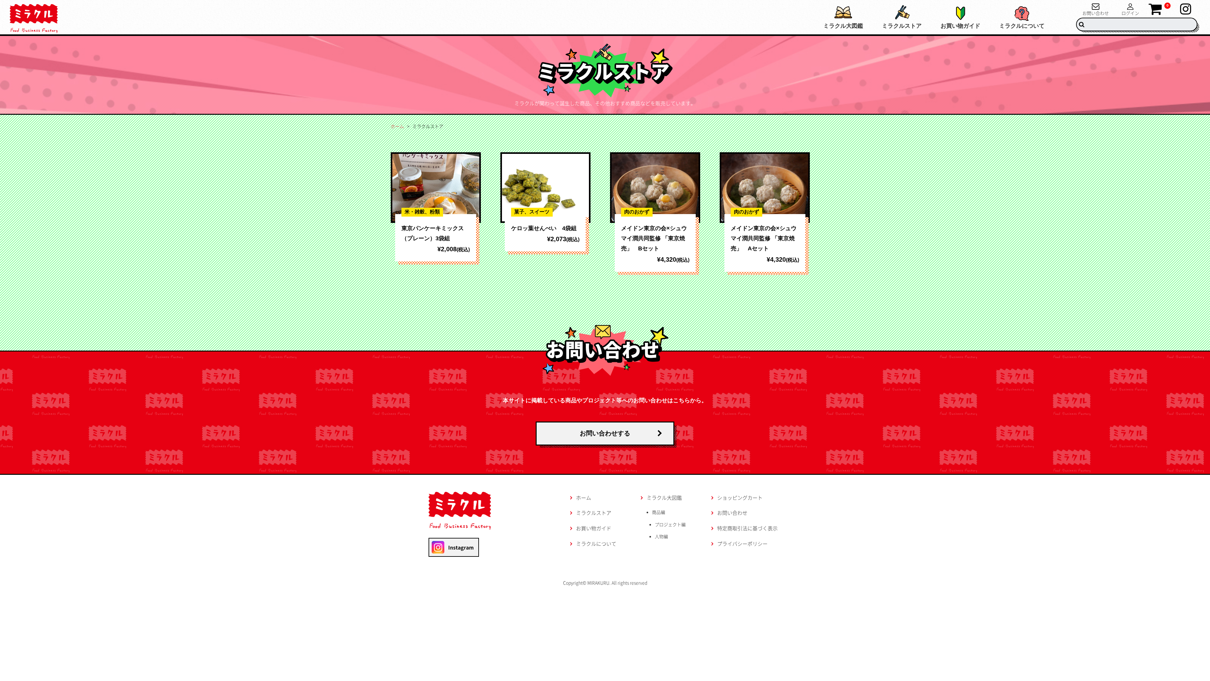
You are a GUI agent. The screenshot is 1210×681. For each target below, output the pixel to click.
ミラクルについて (1022, 26)
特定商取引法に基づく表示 (747, 528)
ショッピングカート (740, 497)
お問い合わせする (605, 433)
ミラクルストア (902, 26)
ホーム (397, 126)
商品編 (658, 512)
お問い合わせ (1095, 12)
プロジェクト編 (670, 524)
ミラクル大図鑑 (843, 26)
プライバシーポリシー (742, 543)
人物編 (661, 536)
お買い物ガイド (960, 26)
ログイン (1130, 12)
